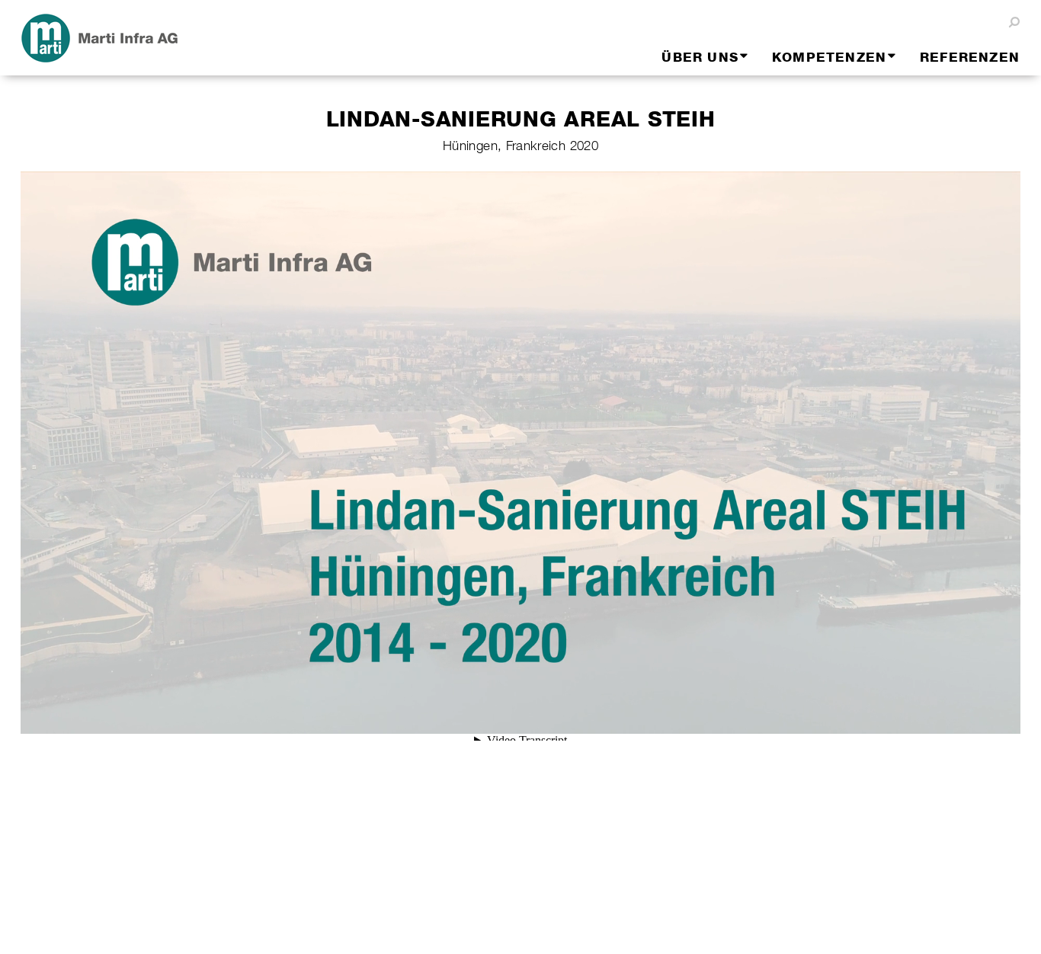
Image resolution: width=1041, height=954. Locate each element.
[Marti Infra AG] (166, 38)
